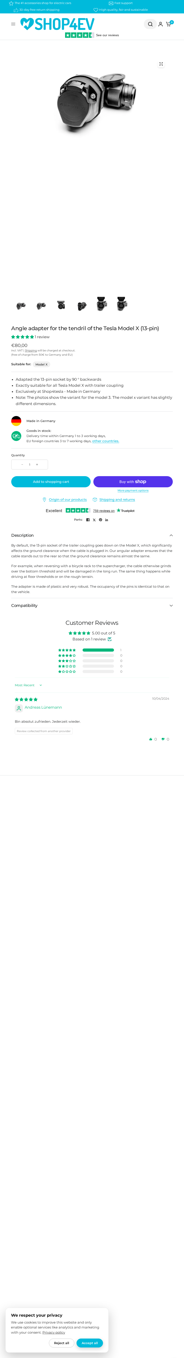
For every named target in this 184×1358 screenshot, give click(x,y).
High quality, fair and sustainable (123, 9)
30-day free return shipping (39, 9)
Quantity (18, 455)
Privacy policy (53, 1333)
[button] (23, 337)
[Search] (150, 24)
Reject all (61, 1343)
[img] (26, 699)
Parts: (78, 519)
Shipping (31, 350)
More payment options (133, 490)
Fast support (123, 3)
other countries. (105, 441)
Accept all (90, 1343)
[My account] (160, 24)
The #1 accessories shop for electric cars (43, 3)
